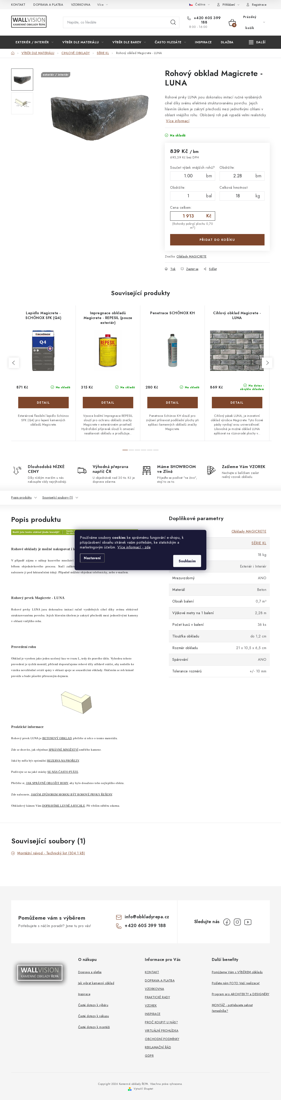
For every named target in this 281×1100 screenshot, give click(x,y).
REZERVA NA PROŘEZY (63, 760)
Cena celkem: (181, 207)
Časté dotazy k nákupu (93, 1016)
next (267, 363)
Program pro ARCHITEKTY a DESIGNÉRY (240, 994)
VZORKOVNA (80, 4)
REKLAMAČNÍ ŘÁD (158, 1047)
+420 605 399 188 (207, 20)
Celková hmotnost (233, 187)
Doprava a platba (90, 972)
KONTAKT (18, 4)
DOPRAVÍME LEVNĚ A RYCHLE (63, 805)
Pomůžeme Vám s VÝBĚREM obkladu (237, 972)
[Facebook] (226, 922)
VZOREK (151, 1005)
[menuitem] (34, 42)
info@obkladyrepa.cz (147, 917)
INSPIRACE (152, 1014)
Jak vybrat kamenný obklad (96, 983)
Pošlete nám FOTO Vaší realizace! (236, 983)
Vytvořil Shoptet (143, 1089)
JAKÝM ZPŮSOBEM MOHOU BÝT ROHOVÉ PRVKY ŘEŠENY (71, 794)
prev (14, 363)
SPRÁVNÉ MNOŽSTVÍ (63, 749)
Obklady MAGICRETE (192, 256)
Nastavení (92, 558)
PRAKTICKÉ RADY (157, 997)
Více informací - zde (134, 547)
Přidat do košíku (217, 240)
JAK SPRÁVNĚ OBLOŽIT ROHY (47, 783)
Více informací (177, 120)
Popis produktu (21, 497)
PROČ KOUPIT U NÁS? (161, 1022)
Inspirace (84, 994)
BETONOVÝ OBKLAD (57, 738)
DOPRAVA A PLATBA (48, 4)
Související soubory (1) (57, 497)
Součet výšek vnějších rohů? (192, 167)
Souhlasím (187, 561)
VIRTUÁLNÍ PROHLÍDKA (161, 1030)
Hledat (173, 22)
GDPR (149, 1055)
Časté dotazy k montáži (94, 1027)
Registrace (259, 4)
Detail (43, 402)
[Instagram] (237, 922)
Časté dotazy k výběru (93, 1005)
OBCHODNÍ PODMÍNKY (162, 1039)
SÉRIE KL (259, 543)
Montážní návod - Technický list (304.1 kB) (51, 853)
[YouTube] (247, 922)
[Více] (257, 42)
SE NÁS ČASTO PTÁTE (62, 771)
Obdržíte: (227, 167)
